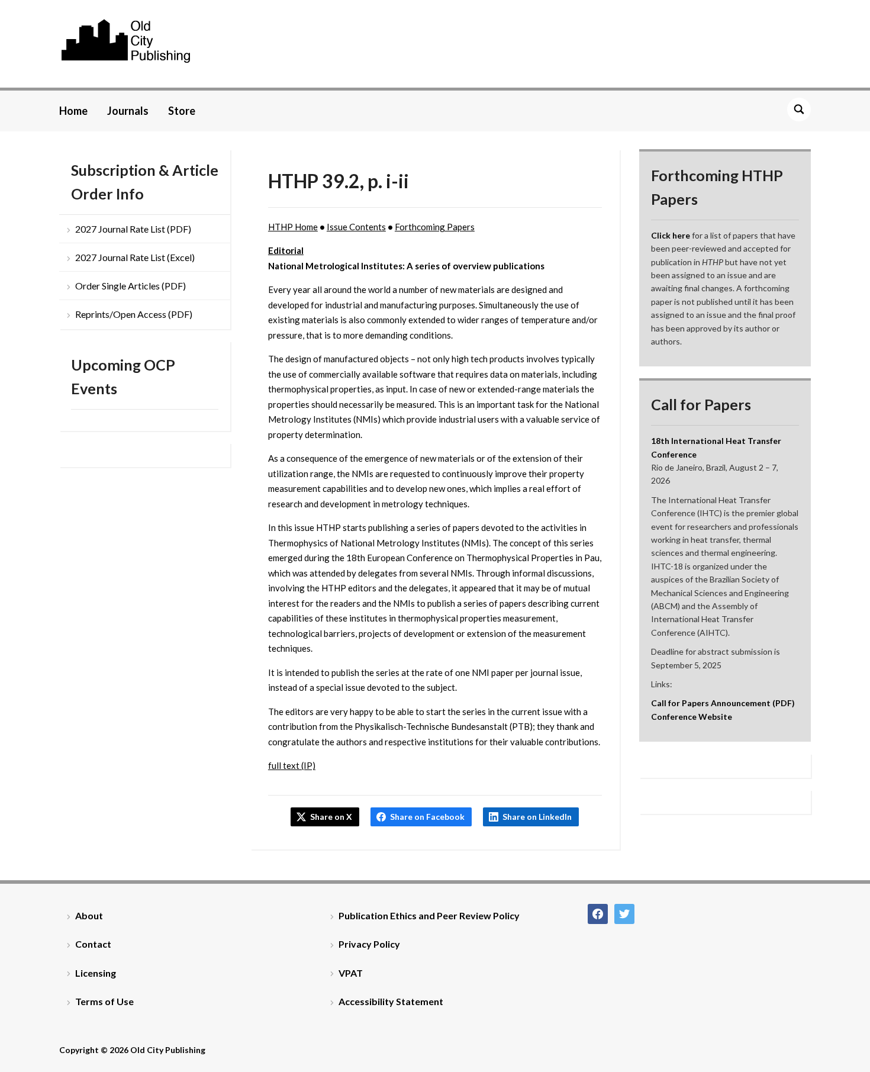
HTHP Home (293, 226)
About (89, 915)
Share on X (331, 817)
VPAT (351, 972)
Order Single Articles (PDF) (130, 285)
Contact (93, 943)
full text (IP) (291, 765)
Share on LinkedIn (537, 817)
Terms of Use (104, 1001)
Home (73, 110)
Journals (128, 110)
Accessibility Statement (391, 1001)
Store (181, 110)
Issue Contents (356, 226)
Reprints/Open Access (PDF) (133, 314)
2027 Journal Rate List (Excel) (135, 257)
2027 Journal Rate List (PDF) (133, 228)
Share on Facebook (427, 817)
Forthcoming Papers (435, 226)
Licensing (95, 972)
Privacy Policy (369, 943)
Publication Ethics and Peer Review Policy (429, 915)
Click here (670, 235)
